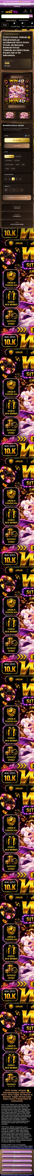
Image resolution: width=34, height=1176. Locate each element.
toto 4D (3, 1130)
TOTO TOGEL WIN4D (26, 1146)
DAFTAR (18, 1161)
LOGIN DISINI (17, 145)
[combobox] (15, 16)
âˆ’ (6, 190)
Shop (2, 11)
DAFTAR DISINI (17, 140)
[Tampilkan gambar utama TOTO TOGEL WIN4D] (10, 115)
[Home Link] (11, 11)
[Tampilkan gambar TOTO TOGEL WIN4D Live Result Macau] (24, 115)
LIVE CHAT (18, 1170)
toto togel (4, 1110)
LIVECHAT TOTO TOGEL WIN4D (17, 197)
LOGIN (18, 1157)
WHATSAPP (18, 1166)
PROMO (18, 1152)
